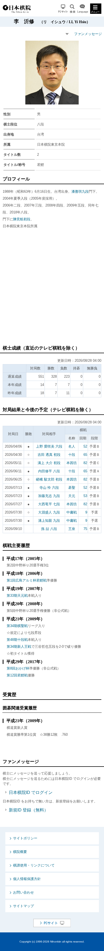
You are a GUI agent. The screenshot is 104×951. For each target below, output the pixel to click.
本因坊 (71, 463)
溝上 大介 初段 (49, 463)
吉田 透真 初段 (49, 455)
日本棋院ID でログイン (31, 792)
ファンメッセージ (88, 34)
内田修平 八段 (49, 471)
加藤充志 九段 (49, 496)
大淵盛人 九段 (49, 512)
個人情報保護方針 (27, 879)
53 (85, 496)
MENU (95, 8)
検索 (72, 8)
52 (85, 446)
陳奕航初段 (21, 219)
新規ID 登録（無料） (28, 810)
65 (85, 455)
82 (85, 463)
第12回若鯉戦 (17, 675)
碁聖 (71, 488)
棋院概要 (20, 852)
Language (82, 8)
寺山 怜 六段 (49, 488)
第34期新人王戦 (19, 647)
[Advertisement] (52, 289)
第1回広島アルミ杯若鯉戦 (27, 580)
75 (85, 529)
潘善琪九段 (80, 191)
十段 (71, 455)
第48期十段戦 (17, 640)
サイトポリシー (25, 838)
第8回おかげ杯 (18, 668)
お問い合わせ (23, 892)
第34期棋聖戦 (17, 626)
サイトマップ (23, 906)
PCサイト (63, 9)
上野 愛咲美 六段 (49, 446)
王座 (71, 529)
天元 (71, 496)
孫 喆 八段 (49, 529)
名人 (71, 446)
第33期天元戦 (17, 595)
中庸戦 (71, 512)
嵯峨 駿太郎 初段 (49, 479)
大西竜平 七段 (49, 504)
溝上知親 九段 (49, 521)
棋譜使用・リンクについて (34, 865)
